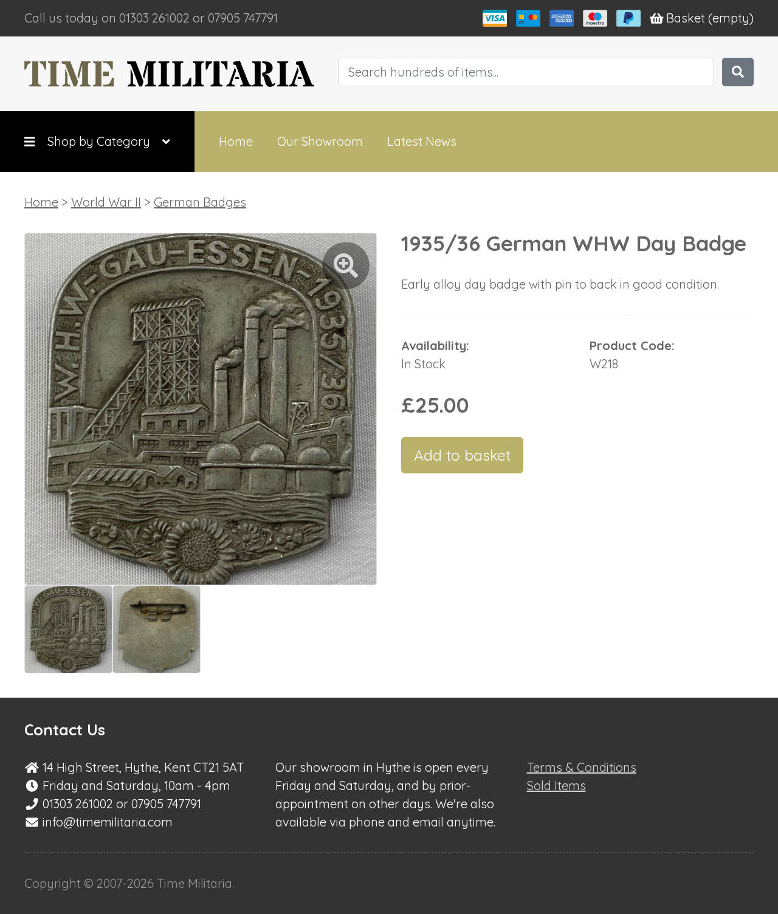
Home (236, 141)
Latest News (421, 141)
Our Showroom (320, 141)
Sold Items (556, 785)
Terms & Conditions (581, 767)
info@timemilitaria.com (108, 822)
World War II (106, 202)
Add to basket (462, 454)
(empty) (710, 18)
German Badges (200, 202)
